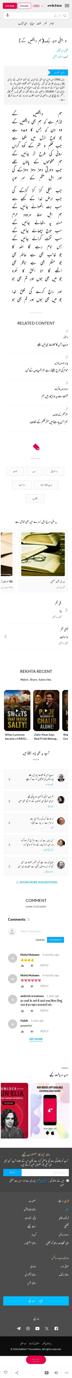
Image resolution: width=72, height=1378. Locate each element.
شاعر (52, 23)
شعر (45, 23)
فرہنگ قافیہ (64, 1217)
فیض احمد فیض (62, 50)
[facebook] (56, 1328)
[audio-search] (7, 15)
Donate (24, 5)
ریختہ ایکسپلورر (30, 1243)
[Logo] (54, 6)
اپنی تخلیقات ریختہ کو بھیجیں (57, 1243)
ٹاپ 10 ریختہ (46, 485)
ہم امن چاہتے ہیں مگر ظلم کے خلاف (49, 422)
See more (36, 1039)
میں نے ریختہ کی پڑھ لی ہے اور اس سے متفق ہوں (37, 1182)
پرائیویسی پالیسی (42, 1180)
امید (34, 471)
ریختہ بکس (31, 1283)
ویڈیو (32, 23)
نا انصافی (54, 471)
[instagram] (28, 1328)
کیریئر (33, 1234)
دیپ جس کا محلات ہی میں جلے (52, 345)
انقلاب (35, 498)
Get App (9, 5)
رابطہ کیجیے (31, 1226)
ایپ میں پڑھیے (36, 1359)
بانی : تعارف (30, 1217)
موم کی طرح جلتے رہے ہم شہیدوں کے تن (46, 370)
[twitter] (47, 1328)
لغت (39, 23)
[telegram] (18, 1328)
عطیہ (67, 1209)
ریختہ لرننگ (64, 1274)
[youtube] (37, 1328)
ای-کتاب (22, 23)
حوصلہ (15, 471)
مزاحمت (22, 485)
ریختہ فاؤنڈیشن (30, 1209)
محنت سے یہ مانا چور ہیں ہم (54, 396)
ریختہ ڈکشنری (30, 1274)
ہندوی (33, 1266)
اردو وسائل (64, 1234)
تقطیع (66, 1226)
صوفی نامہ (65, 1266)
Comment (55, 939)
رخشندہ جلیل (58, 56)
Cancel (40, 939)
